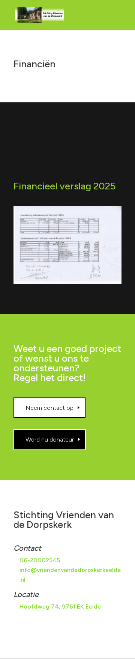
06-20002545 (40, 560)
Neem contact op (50, 407)
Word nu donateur (50, 439)
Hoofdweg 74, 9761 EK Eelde (60, 606)
